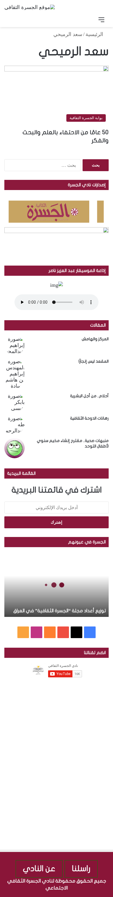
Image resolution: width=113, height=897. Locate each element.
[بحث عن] (11, 19)
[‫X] (76, 632)
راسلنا (81, 868)
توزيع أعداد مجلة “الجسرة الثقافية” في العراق (59, 610)
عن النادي (39, 868)
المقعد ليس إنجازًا (94, 361)
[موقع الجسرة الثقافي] (29, 7)
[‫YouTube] (63, 632)
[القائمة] (101, 19)
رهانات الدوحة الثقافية (89, 418)
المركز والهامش (95, 339)
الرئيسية (95, 34)
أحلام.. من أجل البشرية (89, 396)
